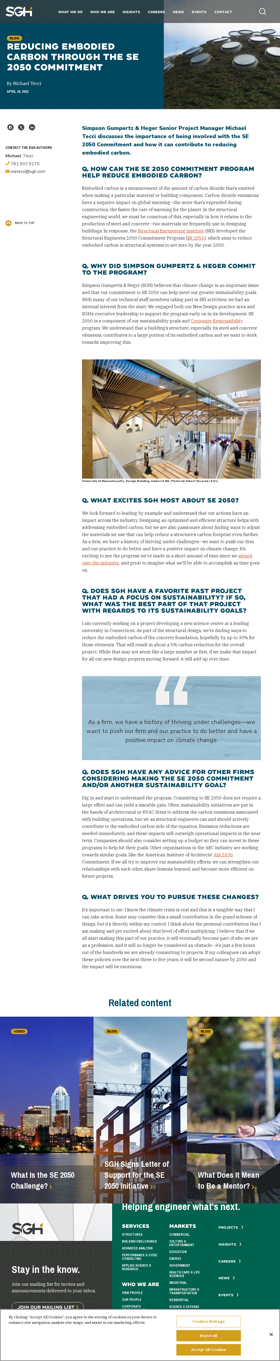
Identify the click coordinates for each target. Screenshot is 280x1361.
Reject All (208, 1335)
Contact (223, 12)
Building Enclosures (139, 1241)
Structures (132, 1235)
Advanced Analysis (137, 1248)
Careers (156, 12)
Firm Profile (132, 1293)
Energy (175, 1259)
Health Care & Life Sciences (184, 1274)
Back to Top (24, 223)
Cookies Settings (208, 1321)
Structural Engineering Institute (171, 231)
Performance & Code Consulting (139, 1257)
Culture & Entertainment (181, 1243)
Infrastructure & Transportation (184, 1291)
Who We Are (102, 12)
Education (177, 1252)
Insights (131, 12)
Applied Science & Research (136, 1267)
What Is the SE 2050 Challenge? (42, 1180)
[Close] (271, 1334)
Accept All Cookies (208, 1349)
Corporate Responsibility (217, 321)
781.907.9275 (25, 164)
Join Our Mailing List (46, 1307)
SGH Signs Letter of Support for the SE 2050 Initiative (136, 1175)
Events (199, 12)
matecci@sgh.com (27, 171)
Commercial (179, 1235)
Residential (179, 1300)
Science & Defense (184, 1307)
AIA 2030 (223, 854)
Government (179, 1266)
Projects (228, 1227)
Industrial (178, 1283)
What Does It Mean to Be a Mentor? (228, 1180)
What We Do (70, 12)
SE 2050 (196, 238)
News (178, 12)
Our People (131, 1300)
